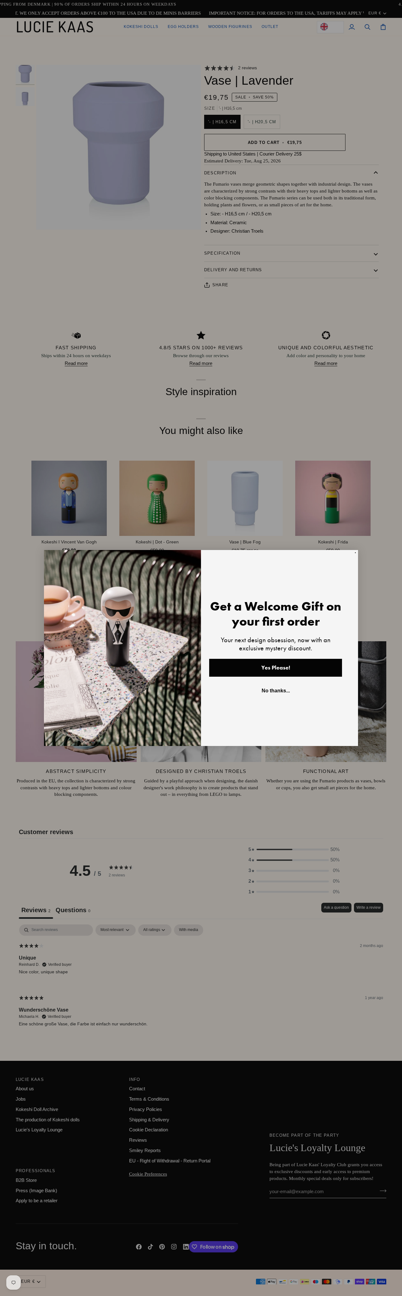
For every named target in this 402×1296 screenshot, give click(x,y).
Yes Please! (275, 667)
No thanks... (276, 690)
